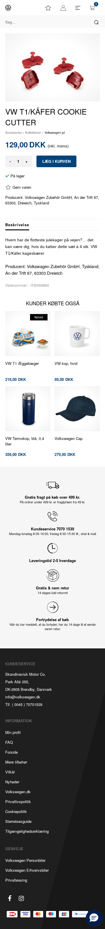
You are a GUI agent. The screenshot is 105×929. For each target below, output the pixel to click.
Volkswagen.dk (18, 791)
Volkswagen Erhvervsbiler (27, 870)
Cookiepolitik (16, 811)
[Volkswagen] (8, 8)
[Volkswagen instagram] (21, 898)
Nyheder (12, 781)
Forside (11, 752)
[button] (94, 918)
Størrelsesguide (18, 821)
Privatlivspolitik (18, 801)
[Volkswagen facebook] (9, 898)
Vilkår (10, 772)
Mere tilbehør (16, 762)
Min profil (13, 732)
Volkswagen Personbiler (25, 860)
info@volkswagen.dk (22, 697)
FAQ (9, 742)
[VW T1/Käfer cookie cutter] (52, 67)
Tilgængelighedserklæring (27, 831)
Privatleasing (16, 880)
